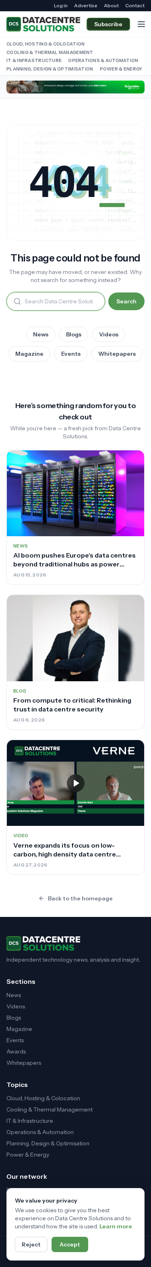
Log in (61, 5)
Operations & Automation (103, 60)
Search (126, 301)
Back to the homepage (80, 898)
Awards (16, 1051)
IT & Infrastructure (34, 60)
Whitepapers (117, 353)
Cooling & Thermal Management (49, 52)
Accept (70, 1244)
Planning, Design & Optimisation (49, 69)
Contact (135, 5)
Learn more (115, 1226)
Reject (31, 1244)
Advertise (85, 5)
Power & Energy (121, 69)
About (111, 5)
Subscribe (108, 24)
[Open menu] (141, 24)
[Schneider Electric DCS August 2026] (75, 87)
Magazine (29, 353)
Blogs (73, 334)
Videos (108, 334)
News (40, 334)
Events (71, 353)
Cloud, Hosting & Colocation (45, 44)
